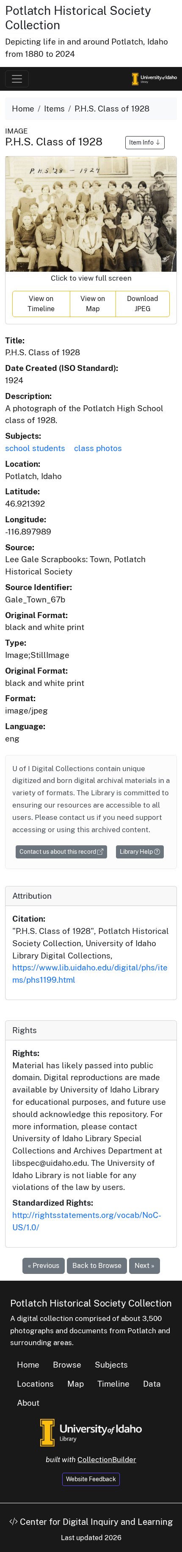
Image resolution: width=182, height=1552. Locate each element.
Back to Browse (96, 1266)
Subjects (111, 1364)
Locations (35, 1383)
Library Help (137, 851)
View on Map (92, 304)
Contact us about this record (58, 851)
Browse (67, 1364)
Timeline (113, 1383)
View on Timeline (41, 304)
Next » (144, 1266)
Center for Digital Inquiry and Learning (95, 1522)
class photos (98, 448)
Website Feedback (91, 1479)
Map (75, 1383)
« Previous (43, 1266)
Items (54, 108)
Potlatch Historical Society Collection (91, 1303)
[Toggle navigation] (17, 78)
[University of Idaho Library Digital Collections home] (90, 1432)
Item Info (142, 142)
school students (35, 448)
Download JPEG (142, 304)
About (28, 1402)
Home (23, 108)
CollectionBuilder (106, 1459)
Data (152, 1383)
